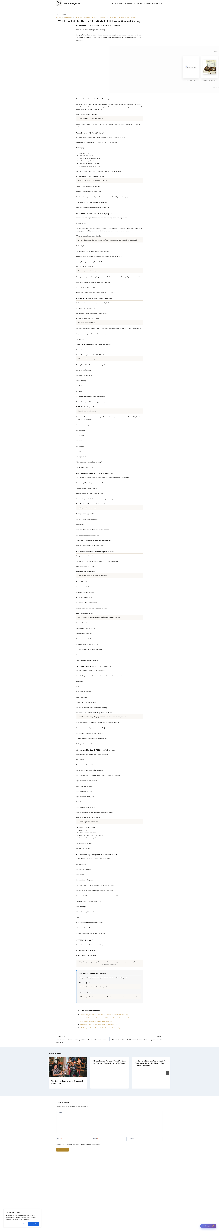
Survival (134, 17)
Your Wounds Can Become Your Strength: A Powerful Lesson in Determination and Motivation (81, 1039)
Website (131, 1139)
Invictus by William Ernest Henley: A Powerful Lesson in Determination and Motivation (105, 1018)
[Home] (57, 14)
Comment (60, 1112)
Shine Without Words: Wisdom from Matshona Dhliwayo (96, 1021)
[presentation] (68, 1067)
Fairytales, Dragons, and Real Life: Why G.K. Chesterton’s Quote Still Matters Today (104, 1015)
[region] (22, 1218)
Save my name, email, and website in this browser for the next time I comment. (79, 1144)
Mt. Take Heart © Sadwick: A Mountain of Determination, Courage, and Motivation (137, 1038)
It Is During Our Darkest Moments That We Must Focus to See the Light (100, 1028)
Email (95, 1139)
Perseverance (124, 17)
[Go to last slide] (51, 1073)
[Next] (167, 1073)
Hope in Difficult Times (82, 17)
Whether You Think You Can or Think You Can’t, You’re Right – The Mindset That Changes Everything (150, 1063)
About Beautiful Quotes (133, 3)
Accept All (33, 1224)
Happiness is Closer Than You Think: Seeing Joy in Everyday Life (98, 1024)
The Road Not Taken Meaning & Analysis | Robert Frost (67, 1082)
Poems (58, 17)
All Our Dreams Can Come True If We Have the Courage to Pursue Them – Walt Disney (109, 1062)
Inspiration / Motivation (100, 17)
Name (59, 1139)
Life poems (114, 17)
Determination (67, 17)
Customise (10, 1224)
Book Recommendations (153, 3)
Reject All (22, 1224)
